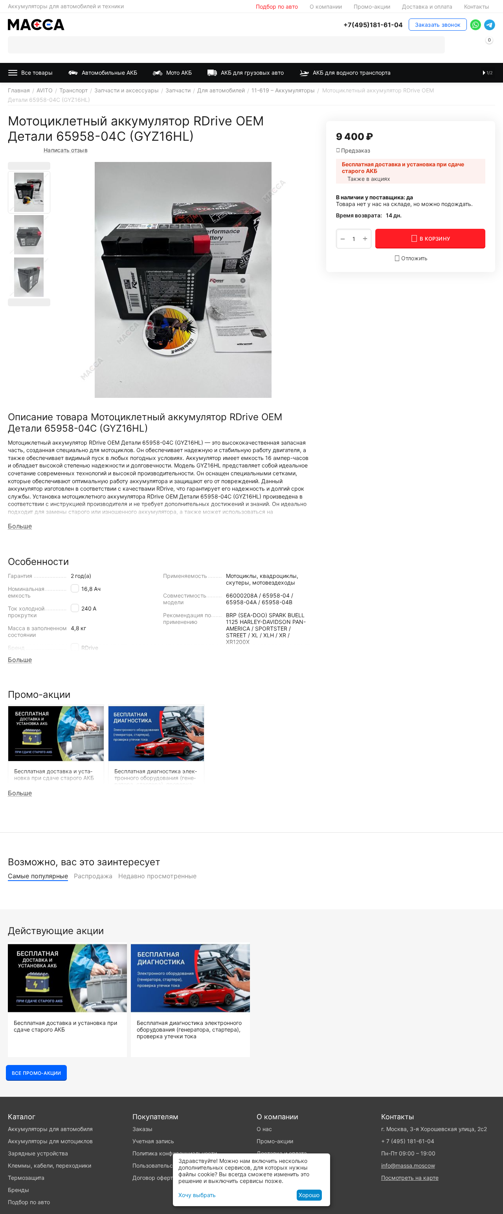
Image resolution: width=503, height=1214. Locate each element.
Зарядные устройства (38, 1153)
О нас (264, 1129)
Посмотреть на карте (410, 1177)
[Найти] (436, 44)
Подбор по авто (277, 6)
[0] (489, 46)
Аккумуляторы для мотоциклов (50, 1141)
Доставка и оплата (427, 6)
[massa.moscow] (36, 23)
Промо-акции (372, 6)
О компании (326, 6)
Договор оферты (154, 1177)
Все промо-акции (36, 1073)
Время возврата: (359, 215)
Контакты (476, 6)
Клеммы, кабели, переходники (49, 1165)
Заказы (142, 1129)
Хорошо (309, 1195)
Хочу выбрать (197, 1195)
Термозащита (26, 1177)
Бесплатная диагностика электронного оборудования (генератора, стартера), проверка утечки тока (189, 1029)
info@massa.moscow (408, 1165)
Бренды (18, 1189)
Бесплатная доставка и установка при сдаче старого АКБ (65, 1026)
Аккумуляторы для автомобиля (50, 1129)
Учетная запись (153, 1141)
